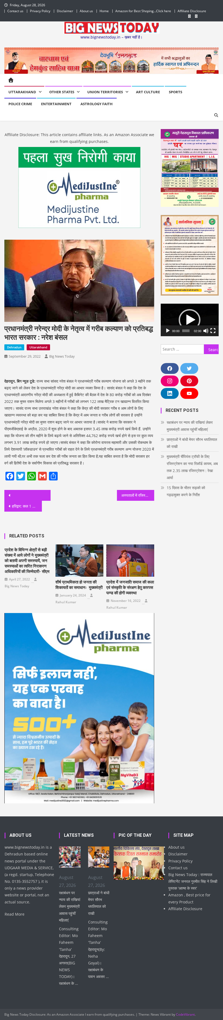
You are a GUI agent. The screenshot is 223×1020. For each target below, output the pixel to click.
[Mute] (206, 330)
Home (104, 11)
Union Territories (105, 91)
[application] (190, 320)
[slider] (186, 330)
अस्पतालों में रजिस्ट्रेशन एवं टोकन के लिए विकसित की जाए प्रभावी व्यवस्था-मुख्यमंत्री (137, 495)
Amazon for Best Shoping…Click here (143, 11)
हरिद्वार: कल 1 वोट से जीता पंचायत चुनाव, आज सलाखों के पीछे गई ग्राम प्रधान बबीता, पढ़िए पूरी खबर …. (27, 506)
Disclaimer (65, 11)
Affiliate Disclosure (192, 11)
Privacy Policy (40, 11)
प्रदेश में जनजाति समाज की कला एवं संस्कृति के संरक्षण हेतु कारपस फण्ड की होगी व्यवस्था (130, 587)
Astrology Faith (96, 103)
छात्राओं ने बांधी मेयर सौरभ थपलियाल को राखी (192, 443)
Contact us (15, 11)
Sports (175, 91)
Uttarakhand (22, 91)
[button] (189, 320)
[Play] (168, 330)
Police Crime (20, 103)
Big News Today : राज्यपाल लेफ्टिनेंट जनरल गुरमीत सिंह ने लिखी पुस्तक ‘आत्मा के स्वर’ (192, 881)
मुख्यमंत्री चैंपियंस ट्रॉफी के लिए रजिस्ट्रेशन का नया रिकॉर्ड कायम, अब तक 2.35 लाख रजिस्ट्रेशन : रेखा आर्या (192, 467)
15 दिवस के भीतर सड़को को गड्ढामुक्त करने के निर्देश (186, 491)
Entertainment (56, 103)
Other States (61, 91)
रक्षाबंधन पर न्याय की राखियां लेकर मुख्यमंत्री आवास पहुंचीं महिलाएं (190, 426)
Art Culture (148, 91)
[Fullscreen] (213, 330)
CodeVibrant (185, 1014)
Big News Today (62, 356)
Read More (14, 914)
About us (86, 11)
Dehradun (14, 347)
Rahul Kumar (65, 602)
